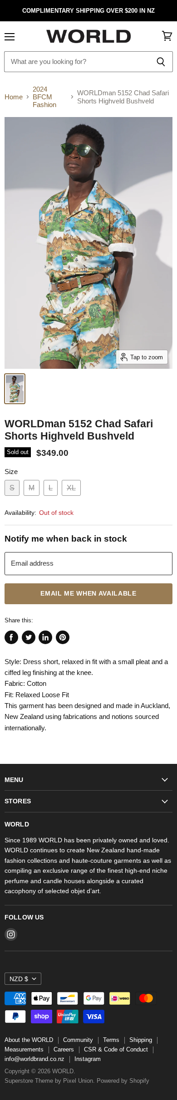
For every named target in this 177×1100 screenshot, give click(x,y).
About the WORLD (29, 1039)
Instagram (87, 1059)
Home (14, 97)
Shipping (140, 1039)
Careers (64, 1049)
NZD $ (19, 979)
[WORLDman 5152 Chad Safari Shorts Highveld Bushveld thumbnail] (15, 388)
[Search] (161, 61)
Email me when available (88, 593)
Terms (111, 1039)
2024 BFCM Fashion (44, 97)
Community (78, 1039)
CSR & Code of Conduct (116, 1049)
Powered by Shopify (123, 1080)
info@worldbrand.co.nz (34, 1059)
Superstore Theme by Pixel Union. (50, 1080)
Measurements (24, 1049)
